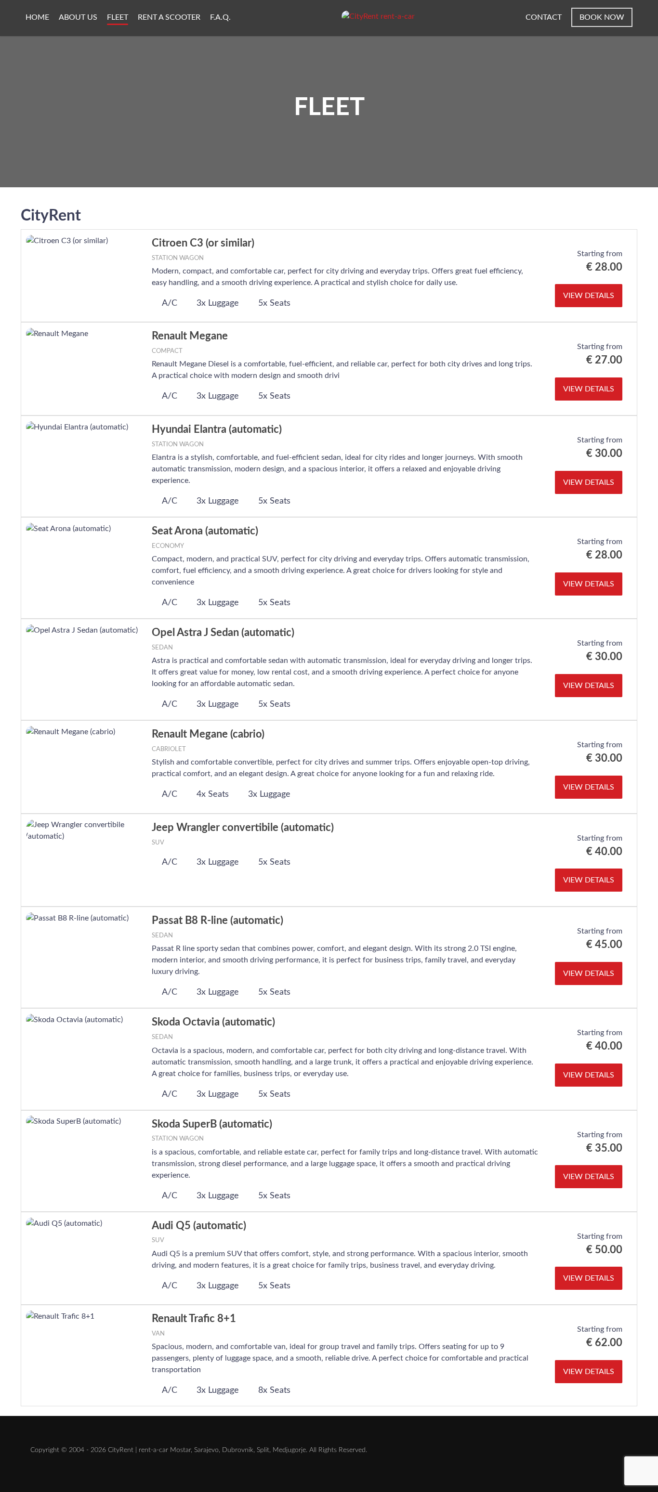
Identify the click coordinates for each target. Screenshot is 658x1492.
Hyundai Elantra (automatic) (217, 429)
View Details (588, 295)
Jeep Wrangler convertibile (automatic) (243, 827)
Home (37, 17)
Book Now (601, 17)
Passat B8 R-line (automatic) (217, 920)
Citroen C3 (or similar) (203, 243)
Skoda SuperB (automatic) (212, 1124)
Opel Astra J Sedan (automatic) (223, 632)
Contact (544, 17)
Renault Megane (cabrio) (208, 734)
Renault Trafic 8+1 (194, 1318)
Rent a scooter (169, 17)
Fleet (117, 17)
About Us (78, 17)
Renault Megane (190, 336)
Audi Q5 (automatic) (199, 1225)
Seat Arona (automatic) (205, 531)
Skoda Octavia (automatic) (213, 1022)
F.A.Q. (220, 17)
